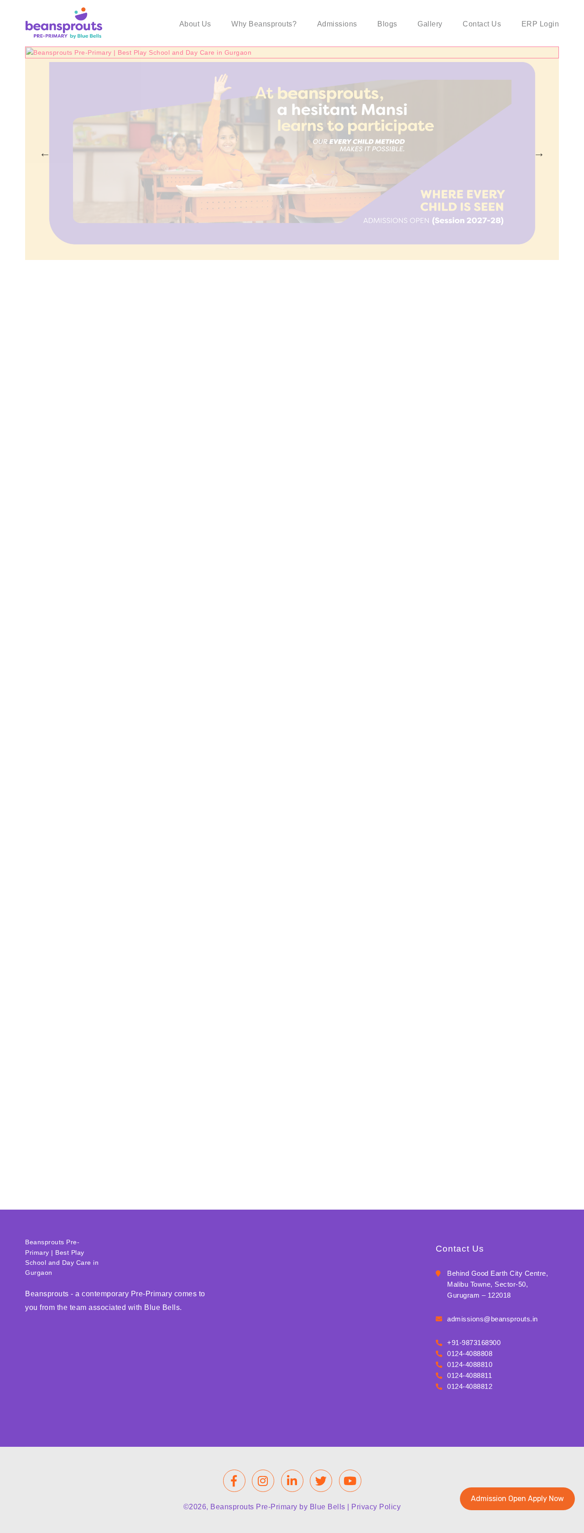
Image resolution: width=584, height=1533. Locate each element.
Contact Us (482, 24)
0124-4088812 (469, 1386)
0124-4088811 (469, 1375)
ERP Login (540, 24)
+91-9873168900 (474, 1342)
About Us (195, 24)
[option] (292, 149)
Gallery (430, 24)
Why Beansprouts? (264, 24)
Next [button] (539, 153)
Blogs (387, 24)
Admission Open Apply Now (517, 1498)
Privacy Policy (376, 1507)
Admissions (337, 24)
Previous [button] (44, 153)
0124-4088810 (469, 1364)
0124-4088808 (469, 1353)
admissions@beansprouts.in (492, 1319)
